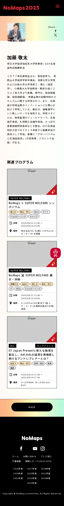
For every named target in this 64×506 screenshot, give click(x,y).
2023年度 (32, 478)
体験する (14, 284)
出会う (25, 284)
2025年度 (32, 483)
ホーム (15, 456)
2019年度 (18, 473)
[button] (55, 253)
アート (45, 211)
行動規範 (16, 461)
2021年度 (46, 473)
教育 (50, 363)
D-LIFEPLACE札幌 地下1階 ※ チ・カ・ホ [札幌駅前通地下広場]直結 (37, 306)
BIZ (12, 345)
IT (11, 288)
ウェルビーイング (18, 216)
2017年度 (32, 468)
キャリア (34, 216)
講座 (12, 367)
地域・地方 (39, 363)
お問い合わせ (29, 456)
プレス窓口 (46, 456)
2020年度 (32, 473)
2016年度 (18, 468)
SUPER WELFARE (20, 198)
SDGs (36, 211)
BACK (32, 407)
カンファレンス (45, 345)
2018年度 (46, 468)
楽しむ (13, 211)
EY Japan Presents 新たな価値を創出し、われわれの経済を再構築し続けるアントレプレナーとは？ (32, 354)
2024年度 (46, 478)
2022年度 (18, 478)
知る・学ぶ (25, 211)
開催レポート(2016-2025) (38, 461)
